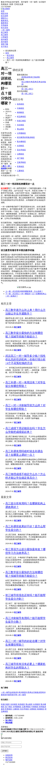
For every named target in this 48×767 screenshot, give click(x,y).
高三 (31, 94)
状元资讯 (10, 55)
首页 (2, 11)
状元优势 (4, 16)
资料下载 (4, 44)
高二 (27, 94)
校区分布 (4, 13)
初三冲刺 (25, 82)
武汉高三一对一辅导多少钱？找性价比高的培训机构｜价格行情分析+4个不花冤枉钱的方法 (25, 359)
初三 (31, 89)
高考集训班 (25, 77)
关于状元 (4, 46)
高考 (34, 82)
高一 (23, 94)
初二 (27, 89)
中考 (30, 82)
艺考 (38, 82)
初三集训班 (35, 77)
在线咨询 (9, 755)
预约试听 (9, 760)
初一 (23, 89)
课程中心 (4, 18)
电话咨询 (9, 757)
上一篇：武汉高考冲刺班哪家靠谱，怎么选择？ (24, 291)
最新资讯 (5, 20)
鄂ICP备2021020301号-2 (35, 729)
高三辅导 (10, 58)
